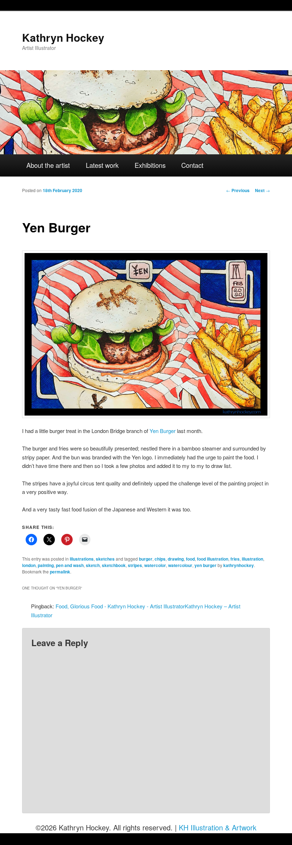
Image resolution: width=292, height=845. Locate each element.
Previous (238, 190)
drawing (176, 559)
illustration (252, 559)
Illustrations (82, 559)
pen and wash (70, 565)
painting (46, 565)
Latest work (102, 165)
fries (235, 559)
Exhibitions (150, 165)
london (29, 565)
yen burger (205, 565)
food (190, 559)
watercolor (155, 565)
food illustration (212, 559)
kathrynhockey (238, 565)
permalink (60, 571)
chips (160, 559)
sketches (105, 559)
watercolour (180, 565)
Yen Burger (163, 430)
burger (145, 559)
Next (262, 190)
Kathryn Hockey (63, 37)
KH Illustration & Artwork (217, 827)
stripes (135, 565)
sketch (93, 565)
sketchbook (114, 565)
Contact (192, 165)
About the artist (48, 165)
